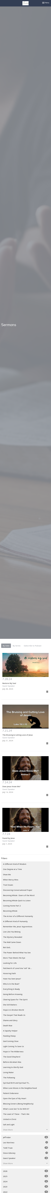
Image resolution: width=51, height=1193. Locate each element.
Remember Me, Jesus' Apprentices (17, 926)
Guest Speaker (25, 1158)
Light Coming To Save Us (13, 1046)
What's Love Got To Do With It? (16, 1109)
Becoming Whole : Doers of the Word (18, 895)
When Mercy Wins (10, 879)
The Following (9, 1077)
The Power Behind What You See (17, 952)
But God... (7, 947)
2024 (25, 1181)
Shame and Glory (10, 1020)
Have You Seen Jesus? (12, 978)
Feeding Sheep (9, 1036)
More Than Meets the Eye (14, 958)
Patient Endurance (11, 1093)
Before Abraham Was (12, 1062)
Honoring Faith (9, 973)
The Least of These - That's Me (16, 1114)
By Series (17, 645)
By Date (6, 645)
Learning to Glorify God (13, 1067)
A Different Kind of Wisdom (14, 864)
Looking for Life (10, 963)
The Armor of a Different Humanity (18, 916)
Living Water (8, 1072)
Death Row (7, 1025)
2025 (25, 1176)
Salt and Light (8, 1124)
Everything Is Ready (11, 989)
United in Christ (9, 1119)
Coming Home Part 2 (12, 905)
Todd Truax (25, 1148)
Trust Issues (8, 885)
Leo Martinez (25, 1142)
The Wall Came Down (12, 942)
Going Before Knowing (12, 994)
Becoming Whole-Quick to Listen (16, 900)
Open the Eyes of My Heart (14, 1098)
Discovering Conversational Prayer (17, 890)
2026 (25, 1171)
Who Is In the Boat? (11, 984)
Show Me (7, 874)
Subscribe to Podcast (32, 645)
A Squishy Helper (10, 1030)
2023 (25, 1186)
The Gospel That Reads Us (14, 1015)
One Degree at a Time (12, 869)
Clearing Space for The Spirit (15, 999)
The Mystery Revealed (12, 937)
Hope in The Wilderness (13, 1051)
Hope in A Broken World (13, 1010)
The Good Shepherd (11, 1057)
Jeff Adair (25, 1137)
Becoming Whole (10, 911)
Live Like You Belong (11, 932)
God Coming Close (10, 1041)
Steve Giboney (25, 1153)
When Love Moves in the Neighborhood (20, 1088)
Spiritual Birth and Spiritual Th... (16, 1083)
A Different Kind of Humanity (15, 921)
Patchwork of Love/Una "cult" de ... (17, 968)
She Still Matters (10, 1004)
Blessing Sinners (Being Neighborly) (18, 1103)
